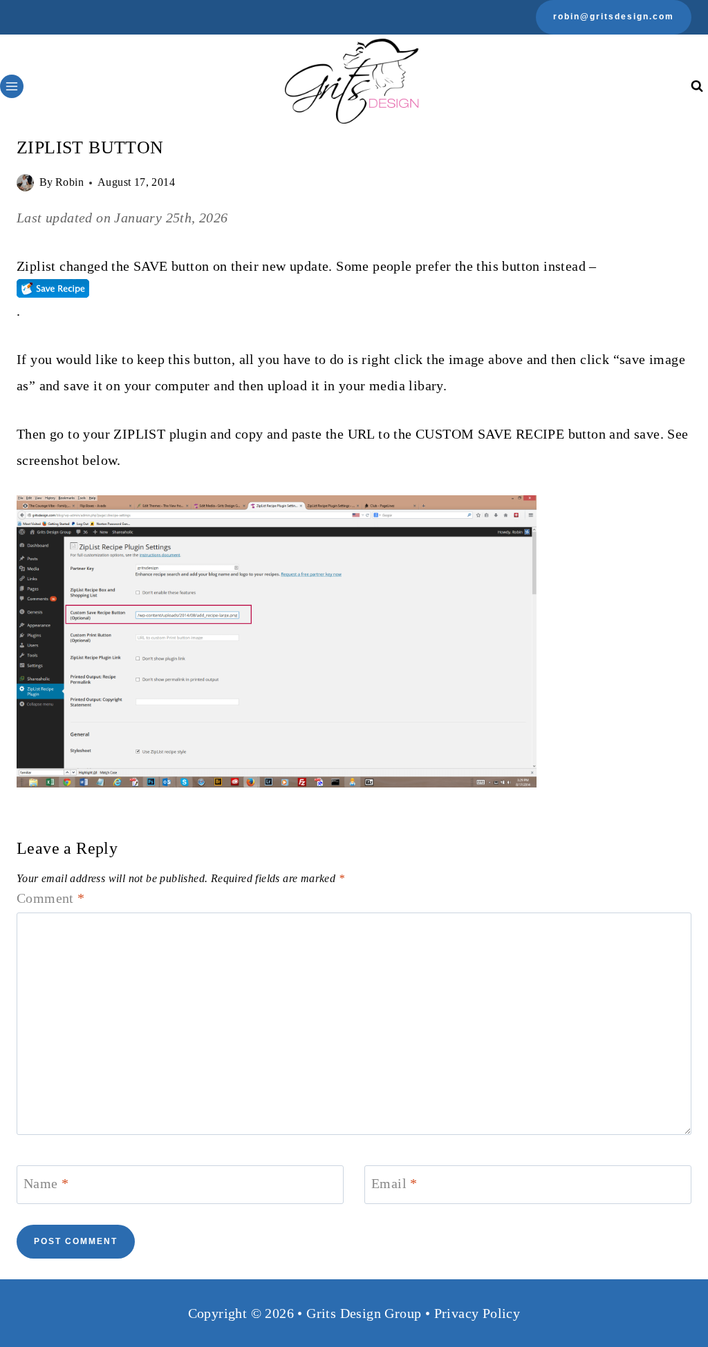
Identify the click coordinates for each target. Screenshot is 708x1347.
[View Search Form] (696, 86)
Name (46, 1183)
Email (394, 1183)
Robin (69, 182)
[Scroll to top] (673, 1292)
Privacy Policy (477, 1313)
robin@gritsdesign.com (613, 16)
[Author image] (25, 182)
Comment (51, 898)
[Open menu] (12, 86)
